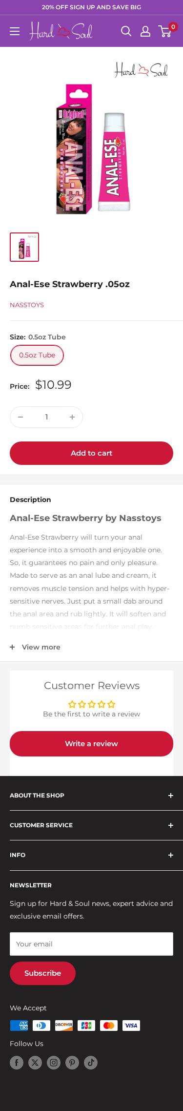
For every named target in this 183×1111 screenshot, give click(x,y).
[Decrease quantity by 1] (20, 417)
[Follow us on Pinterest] (72, 1062)
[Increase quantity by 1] (72, 417)
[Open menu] (15, 31)
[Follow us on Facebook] (16, 1062)
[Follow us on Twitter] (35, 1062)
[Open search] (126, 31)
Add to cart (91, 453)
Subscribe (42, 973)
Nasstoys (27, 305)
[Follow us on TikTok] (91, 1062)
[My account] (145, 31)
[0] (165, 31)
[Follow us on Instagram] (54, 1062)
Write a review (91, 743)
